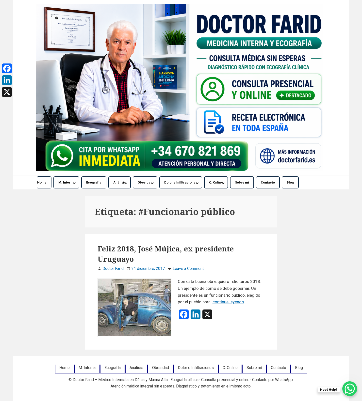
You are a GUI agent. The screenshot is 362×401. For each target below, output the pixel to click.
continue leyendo (228, 301)
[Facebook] (7, 68)
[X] (7, 92)
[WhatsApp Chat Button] (349, 388)
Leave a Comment (188, 268)
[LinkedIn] (7, 80)
